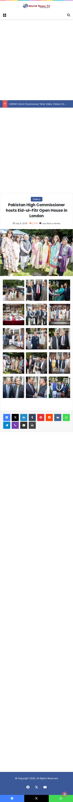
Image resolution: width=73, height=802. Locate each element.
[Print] (32, 425)
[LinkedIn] (23, 417)
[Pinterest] (40, 417)
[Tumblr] (32, 417)
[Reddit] (49, 417)
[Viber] (15, 425)
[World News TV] (36, 6)
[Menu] (4, 14)
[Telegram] (6, 425)
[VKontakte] (57, 417)
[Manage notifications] (65, 794)
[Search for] (68, 14)
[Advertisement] (36, 59)
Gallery (36, 199)
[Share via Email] (23, 425)
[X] (15, 417)
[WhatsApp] (66, 417)
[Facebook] (6, 417)
